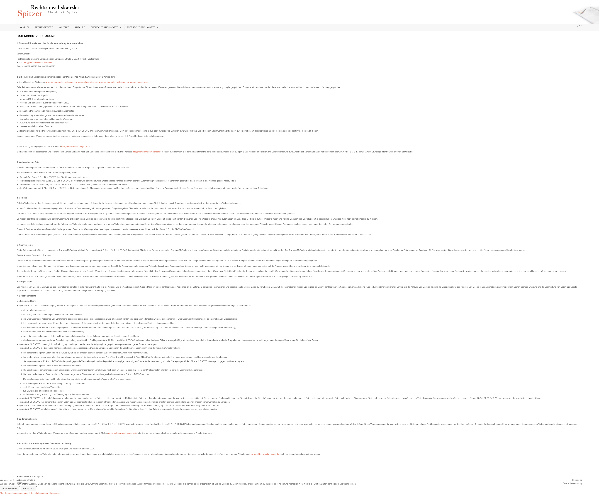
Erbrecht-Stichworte (104, 27)
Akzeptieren (9, 488)
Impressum (55, 493)
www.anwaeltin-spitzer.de (86, 82)
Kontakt (64, 27)
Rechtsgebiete (44, 27)
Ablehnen (28, 488)
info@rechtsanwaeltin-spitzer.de (38, 62)
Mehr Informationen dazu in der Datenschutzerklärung (24, 493)
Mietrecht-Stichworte (141, 27)
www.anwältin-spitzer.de (137, 82)
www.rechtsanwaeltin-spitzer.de (59, 82)
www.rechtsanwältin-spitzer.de (111, 82)
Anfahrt (80, 27)
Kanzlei (24, 27)
